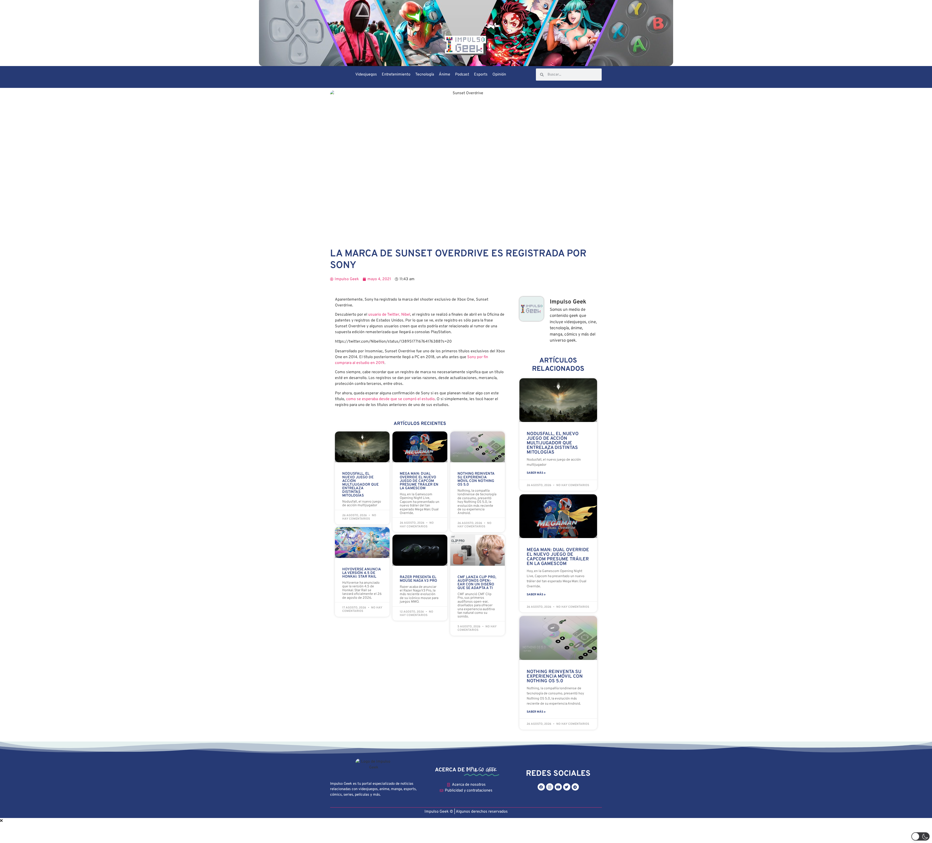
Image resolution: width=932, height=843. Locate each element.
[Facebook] (541, 787)
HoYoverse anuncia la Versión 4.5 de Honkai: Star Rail (361, 573)
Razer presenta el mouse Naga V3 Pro (418, 579)
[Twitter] (566, 787)
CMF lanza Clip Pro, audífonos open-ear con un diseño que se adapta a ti (477, 582)
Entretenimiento (396, 74)
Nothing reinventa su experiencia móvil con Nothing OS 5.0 (476, 479)
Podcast (462, 74)
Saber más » (536, 473)
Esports (481, 74)
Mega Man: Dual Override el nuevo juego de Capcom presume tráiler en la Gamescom (419, 481)
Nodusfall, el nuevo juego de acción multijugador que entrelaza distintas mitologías (360, 485)
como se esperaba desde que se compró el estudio (390, 399)
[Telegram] (575, 787)
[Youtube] (558, 787)
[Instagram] (549, 787)
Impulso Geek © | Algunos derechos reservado (465, 811)
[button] (920, 836)
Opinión (499, 74)
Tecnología (424, 74)
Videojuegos (366, 74)
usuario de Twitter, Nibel (389, 314)
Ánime (444, 74)
